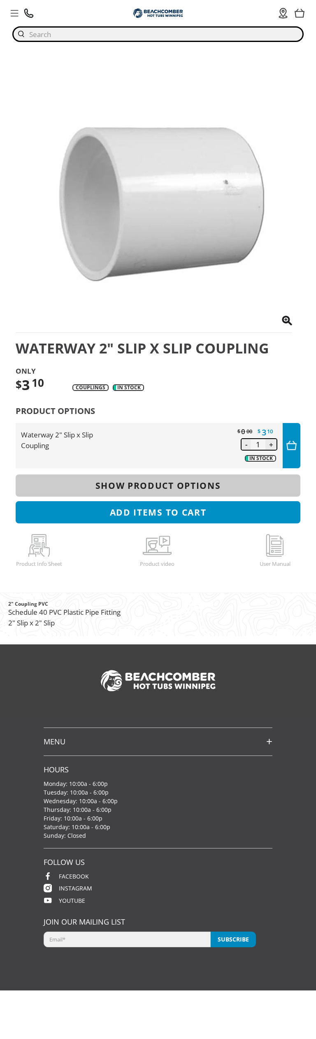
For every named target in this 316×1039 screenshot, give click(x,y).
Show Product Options (158, 485)
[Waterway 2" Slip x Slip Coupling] (154, 194)
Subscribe (233, 939)
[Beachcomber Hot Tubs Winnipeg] (158, 12)
